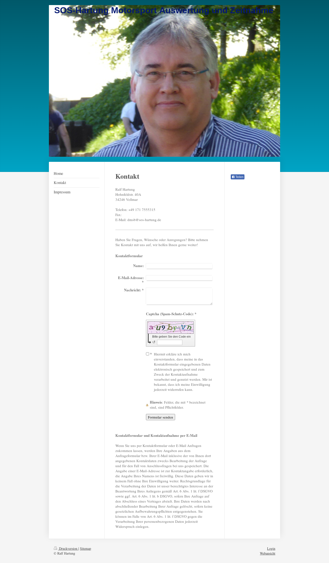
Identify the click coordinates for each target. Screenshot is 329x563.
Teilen (239, 177)
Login (271, 548)
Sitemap (85, 548)
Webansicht (267, 553)
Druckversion (68, 548)
